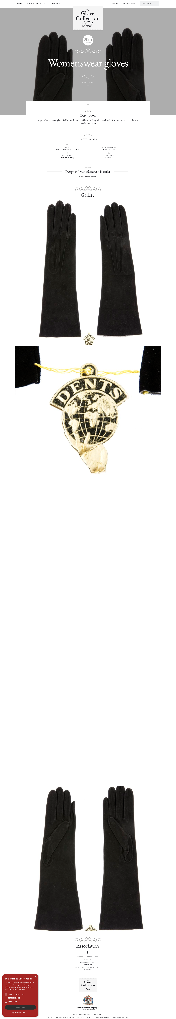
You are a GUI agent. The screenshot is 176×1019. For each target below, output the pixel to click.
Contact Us (129, 4)
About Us (55, 4)
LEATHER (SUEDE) (67, 158)
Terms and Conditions (81, 1014)
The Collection (35, 4)
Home (19, 4)
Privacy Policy (98, 1014)
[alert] (20, 995)
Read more (21, 990)
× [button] (36, 977)
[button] (88, 40)
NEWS (115, 4)
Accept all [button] (20, 1007)
